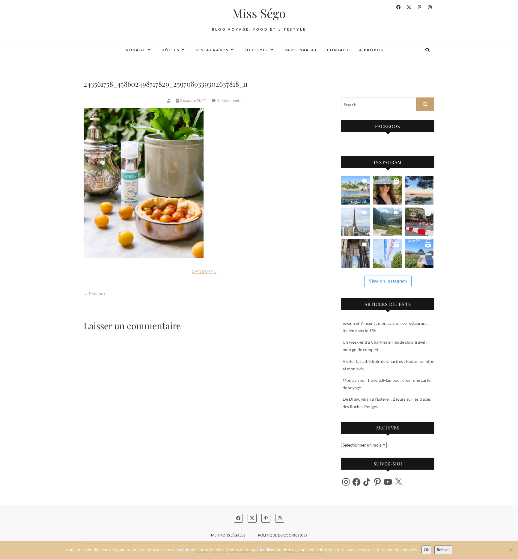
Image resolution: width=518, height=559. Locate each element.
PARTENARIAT (300, 50)
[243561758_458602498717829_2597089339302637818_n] (169, 100)
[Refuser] (511, 550)
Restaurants (211, 50)
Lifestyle (257, 50)
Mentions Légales (228, 535)
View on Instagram (388, 281)
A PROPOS (371, 50)
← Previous (94, 293)
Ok (426, 549)
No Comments (228, 100)
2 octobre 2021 (193, 100)
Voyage (135, 50)
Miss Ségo (259, 13)
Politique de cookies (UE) (282, 535)
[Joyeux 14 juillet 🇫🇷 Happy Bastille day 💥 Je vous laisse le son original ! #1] (387, 253)
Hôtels (170, 50)
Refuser (443, 549)
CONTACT (338, 50)
